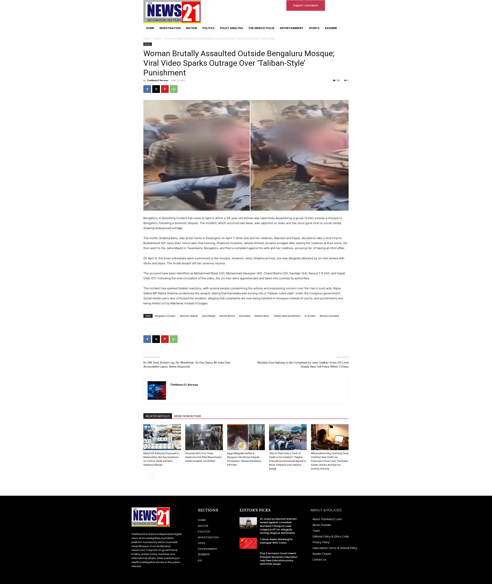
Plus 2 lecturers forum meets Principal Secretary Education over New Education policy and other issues (278, 558)
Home (146, 38)
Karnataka (244, 315)
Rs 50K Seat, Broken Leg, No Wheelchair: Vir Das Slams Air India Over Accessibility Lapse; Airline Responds (186, 364)
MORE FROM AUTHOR (187, 416)
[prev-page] (145, 476)
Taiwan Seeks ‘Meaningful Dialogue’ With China (276, 541)
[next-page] (152, 476)
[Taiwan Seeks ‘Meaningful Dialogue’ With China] (248, 543)
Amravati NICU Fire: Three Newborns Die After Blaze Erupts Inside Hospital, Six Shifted (203, 457)
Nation (157, 38)
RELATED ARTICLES (158, 416)
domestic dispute (189, 315)
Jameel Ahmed (227, 315)
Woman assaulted (329, 315)
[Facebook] (147, 89)
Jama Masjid (208, 315)
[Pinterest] (165, 89)
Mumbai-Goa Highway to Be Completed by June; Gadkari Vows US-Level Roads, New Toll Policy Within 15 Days (303, 364)
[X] (156, 89)
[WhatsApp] (174, 89)
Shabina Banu (261, 315)
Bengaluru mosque (165, 315)
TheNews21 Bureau (157, 80)
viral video (310, 315)
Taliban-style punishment (286, 315)
